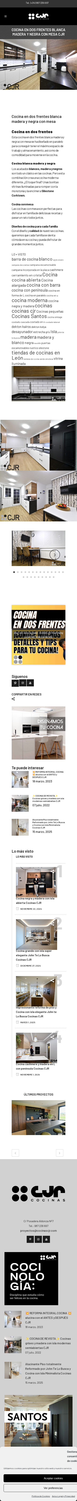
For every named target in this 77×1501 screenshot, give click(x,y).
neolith (37, 343)
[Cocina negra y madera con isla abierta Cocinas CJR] (36, 882)
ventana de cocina (31, 359)
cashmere (56, 270)
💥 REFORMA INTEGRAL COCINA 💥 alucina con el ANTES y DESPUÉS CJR (48, 774)
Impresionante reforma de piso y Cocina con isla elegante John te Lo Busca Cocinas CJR (36, 1012)
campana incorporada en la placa (30, 269)
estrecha (39, 332)
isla (53, 331)
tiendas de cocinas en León (36, 355)
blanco (45, 258)
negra (29, 342)
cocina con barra (43, 285)
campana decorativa (20, 265)
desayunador (22, 331)
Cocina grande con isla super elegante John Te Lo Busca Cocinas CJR (34, 955)
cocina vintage (54, 317)
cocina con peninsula (30, 290)
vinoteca (49, 359)
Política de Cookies (41, 1496)
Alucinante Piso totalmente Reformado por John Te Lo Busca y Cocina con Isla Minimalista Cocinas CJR (48, 823)
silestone (44, 347)
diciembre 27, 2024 (30, 965)
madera (28, 337)
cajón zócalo (58, 260)
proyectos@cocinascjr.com (38, 1230)
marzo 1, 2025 (27, 1022)
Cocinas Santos (29, 316)
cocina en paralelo (35, 295)
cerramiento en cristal (27, 275)
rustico (34, 347)
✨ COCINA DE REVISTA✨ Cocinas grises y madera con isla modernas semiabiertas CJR (48, 798)
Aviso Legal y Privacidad (63, 1496)
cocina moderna (30, 300)
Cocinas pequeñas (49, 311)
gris (47, 332)
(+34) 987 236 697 (39, 2)
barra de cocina (25, 259)
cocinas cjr (24, 311)
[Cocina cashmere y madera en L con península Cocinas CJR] (36, 1047)
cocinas (43, 305)
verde (42, 359)
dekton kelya (38, 326)
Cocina (49, 274)
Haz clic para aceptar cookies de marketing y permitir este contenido (38, 634)
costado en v (37, 321)
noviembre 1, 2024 (30, 1074)
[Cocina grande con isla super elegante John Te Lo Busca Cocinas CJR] (36, 934)
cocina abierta (26, 279)
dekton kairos (21, 327)
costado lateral (52, 322)
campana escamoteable (43, 264)
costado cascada (21, 322)
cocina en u (52, 295)
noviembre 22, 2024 (31, 909)
